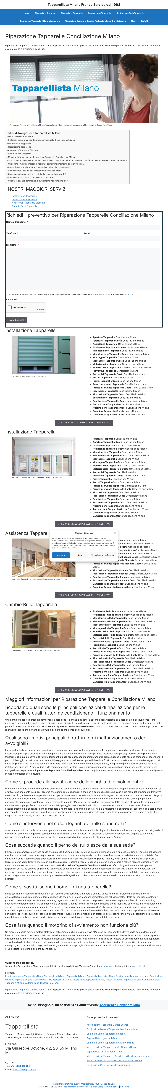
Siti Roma (124, 1086)
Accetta (61, 555)
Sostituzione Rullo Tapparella (130, 13)
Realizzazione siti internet (76, 1086)
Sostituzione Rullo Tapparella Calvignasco (108, 1065)
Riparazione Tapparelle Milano (88, 979)
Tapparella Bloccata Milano (100, 976)
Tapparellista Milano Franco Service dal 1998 (84, 5)
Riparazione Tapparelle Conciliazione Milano (28, 989)
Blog (133, 21)
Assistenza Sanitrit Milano (119, 1005)
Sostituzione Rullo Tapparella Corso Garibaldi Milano (114, 1060)
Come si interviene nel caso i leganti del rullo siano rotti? (35, 170)
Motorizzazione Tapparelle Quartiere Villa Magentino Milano (118, 1056)
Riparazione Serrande (45, 13)
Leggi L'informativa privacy (66, 1084)
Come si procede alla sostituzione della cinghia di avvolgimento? (39, 167)
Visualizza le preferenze (102, 555)
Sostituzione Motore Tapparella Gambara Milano (112, 1029)
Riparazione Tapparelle (72, 13)
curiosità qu (138, 966)
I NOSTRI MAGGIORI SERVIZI (21, 136)
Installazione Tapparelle (19, 143)
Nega (79, 555)
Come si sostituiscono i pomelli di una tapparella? (32, 177)
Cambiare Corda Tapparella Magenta (106, 1033)
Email (88, 233)
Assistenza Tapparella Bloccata (23, 150)
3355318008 (23, 1066)
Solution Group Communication (104, 1086)
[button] (114, 533)
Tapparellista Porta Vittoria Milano (104, 1051)
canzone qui (109, 966)
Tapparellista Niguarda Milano (102, 1038)
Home (27, 13)
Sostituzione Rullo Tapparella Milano (52, 979)
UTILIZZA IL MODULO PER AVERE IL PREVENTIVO (84, 422)
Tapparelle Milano (76, 976)
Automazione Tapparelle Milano (41, 983)
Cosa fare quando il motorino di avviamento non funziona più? (38, 181)
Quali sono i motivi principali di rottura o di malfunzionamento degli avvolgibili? (46, 164)
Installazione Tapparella (19, 147)
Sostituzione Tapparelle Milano (132, 976)
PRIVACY (127, 294)
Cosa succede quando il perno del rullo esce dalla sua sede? (37, 174)
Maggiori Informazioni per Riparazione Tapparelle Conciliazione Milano (41, 157)
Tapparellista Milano (54, 976)
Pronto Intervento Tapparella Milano (24, 976)
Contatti (144, 21)
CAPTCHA (11, 299)
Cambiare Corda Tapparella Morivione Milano (110, 1042)
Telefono (12, 233)
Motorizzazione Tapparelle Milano (123, 979)
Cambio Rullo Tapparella (20, 153)
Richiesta (12, 245)
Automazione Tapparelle (99, 13)
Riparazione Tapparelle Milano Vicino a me (40, 21)
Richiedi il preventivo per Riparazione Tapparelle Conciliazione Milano (41, 140)
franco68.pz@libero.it (24, 1069)
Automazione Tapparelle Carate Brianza (107, 1024)
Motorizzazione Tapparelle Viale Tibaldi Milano (111, 1047)
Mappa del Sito (108, 1084)
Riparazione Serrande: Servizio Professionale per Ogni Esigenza (95, 21)
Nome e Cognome (17, 222)
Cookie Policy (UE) (90, 1084)
